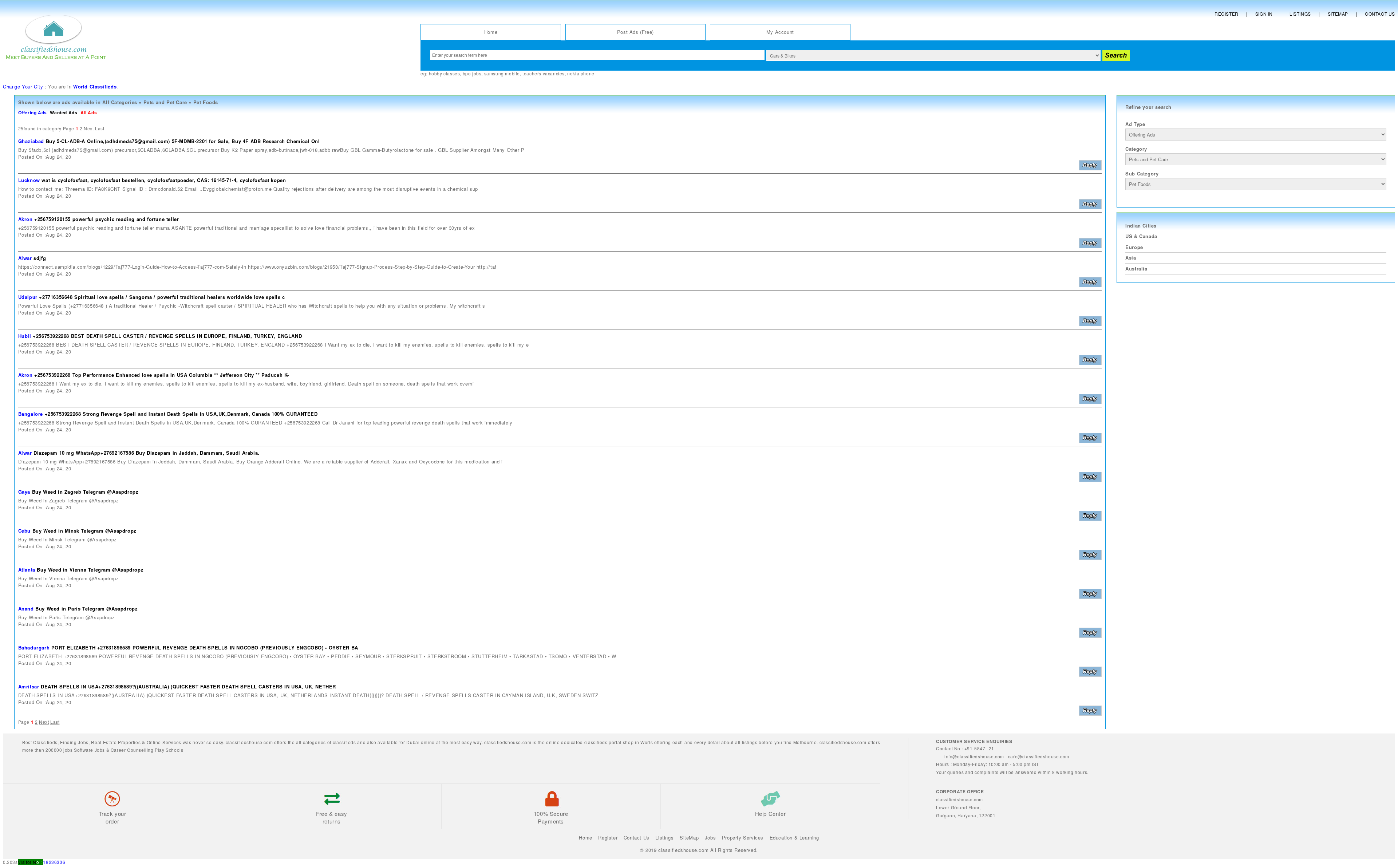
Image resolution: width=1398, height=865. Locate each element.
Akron (25, 219)
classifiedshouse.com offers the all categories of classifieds (291, 742)
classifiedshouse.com (843, 742)
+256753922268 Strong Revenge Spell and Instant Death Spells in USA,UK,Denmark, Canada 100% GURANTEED (181, 413)
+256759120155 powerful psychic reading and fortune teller (106, 219)
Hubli (24, 335)
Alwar (25, 257)
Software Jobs (89, 750)
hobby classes (444, 73)
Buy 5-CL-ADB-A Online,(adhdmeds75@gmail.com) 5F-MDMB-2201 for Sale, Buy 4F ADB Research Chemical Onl (183, 141)
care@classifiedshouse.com (1038, 756)
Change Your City (23, 86)
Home (490, 31)
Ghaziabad (31, 141)
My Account (780, 31)
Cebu (24, 530)
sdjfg (39, 257)
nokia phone (581, 73)
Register (1227, 14)
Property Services (742, 837)
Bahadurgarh (34, 647)
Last (99, 128)
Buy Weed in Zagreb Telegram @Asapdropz (85, 491)
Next (89, 128)
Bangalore (30, 413)
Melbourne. (805, 742)
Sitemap (1338, 14)
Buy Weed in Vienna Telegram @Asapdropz (90, 569)
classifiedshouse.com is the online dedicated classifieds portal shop (558, 742)
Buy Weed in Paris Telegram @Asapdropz (86, 608)
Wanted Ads (63, 112)
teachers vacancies (543, 73)
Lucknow (29, 180)
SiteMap (689, 837)
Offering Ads (32, 112)
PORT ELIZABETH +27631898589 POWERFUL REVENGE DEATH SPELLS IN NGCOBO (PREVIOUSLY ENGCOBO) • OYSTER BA (204, 647)
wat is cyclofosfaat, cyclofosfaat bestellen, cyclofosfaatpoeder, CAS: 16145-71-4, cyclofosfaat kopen (164, 180)
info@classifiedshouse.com (974, 756)
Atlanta (26, 569)
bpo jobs (472, 73)
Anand (26, 608)
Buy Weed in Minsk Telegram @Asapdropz (84, 530)
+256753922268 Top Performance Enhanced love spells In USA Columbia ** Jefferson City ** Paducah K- (161, 374)
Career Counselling (132, 750)
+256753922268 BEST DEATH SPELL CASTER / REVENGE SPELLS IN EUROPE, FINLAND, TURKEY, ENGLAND (167, 335)
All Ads (88, 112)
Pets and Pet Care (165, 102)
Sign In (1264, 14)
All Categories (119, 102)
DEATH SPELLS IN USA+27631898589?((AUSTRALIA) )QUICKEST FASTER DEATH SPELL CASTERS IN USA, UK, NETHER (188, 686)
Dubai (412, 742)
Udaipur (27, 296)
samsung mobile (502, 73)
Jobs (83, 742)
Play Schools (169, 750)
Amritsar (28, 686)
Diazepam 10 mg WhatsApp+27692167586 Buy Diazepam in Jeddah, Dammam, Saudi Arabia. (146, 452)
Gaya (24, 491)
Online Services (164, 742)
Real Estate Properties (116, 742)
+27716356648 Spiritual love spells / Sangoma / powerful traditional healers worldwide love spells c (162, 296)
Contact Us (1380, 14)
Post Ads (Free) (635, 31)
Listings (1300, 14)
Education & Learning (794, 837)
